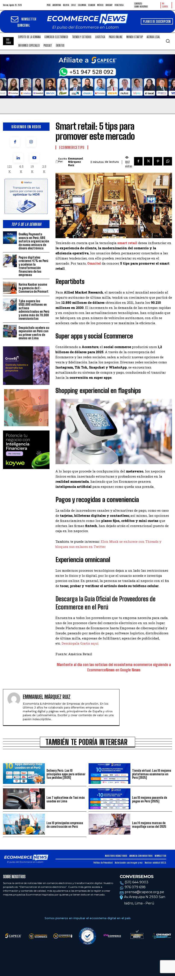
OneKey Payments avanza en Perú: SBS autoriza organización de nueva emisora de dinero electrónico (34, 241)
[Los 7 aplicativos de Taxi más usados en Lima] (24, 798)
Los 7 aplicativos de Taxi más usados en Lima (66, 799)
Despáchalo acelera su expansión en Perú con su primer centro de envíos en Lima (34, 333)
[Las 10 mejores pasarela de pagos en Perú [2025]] (109, 798)
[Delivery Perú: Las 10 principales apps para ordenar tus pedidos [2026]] (24, 773)
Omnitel (94, 263)
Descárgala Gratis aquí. (80, 643)
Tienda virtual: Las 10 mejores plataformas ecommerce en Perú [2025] (151, 774)
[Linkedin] (18, 158)
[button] (167, 41)
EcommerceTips (72, 147)
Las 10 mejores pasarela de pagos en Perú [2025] (149, 799)
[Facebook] (15, 142)
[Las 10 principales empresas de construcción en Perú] (24, 824)
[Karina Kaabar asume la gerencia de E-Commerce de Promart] (10, 287)
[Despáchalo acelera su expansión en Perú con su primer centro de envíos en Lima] (10, 331)
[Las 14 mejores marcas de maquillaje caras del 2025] (109, 824)
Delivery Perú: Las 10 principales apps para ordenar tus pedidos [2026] (66, 774)
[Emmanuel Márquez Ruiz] (56, 162)
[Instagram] (31, 142)
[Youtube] (34, 158)
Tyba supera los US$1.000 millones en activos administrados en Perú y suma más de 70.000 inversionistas (34, 310)
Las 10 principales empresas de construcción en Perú (65, 824)
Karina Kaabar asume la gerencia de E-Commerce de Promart (33, 287)
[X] (148, 161)
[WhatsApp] (167, 161)
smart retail (127, 243)
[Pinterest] (158, 161)
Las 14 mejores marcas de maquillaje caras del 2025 (149, 824)
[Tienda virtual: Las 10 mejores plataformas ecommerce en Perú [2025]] (109, 773)
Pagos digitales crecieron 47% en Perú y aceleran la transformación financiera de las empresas (33, 266)
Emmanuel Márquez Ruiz (75, 162)
